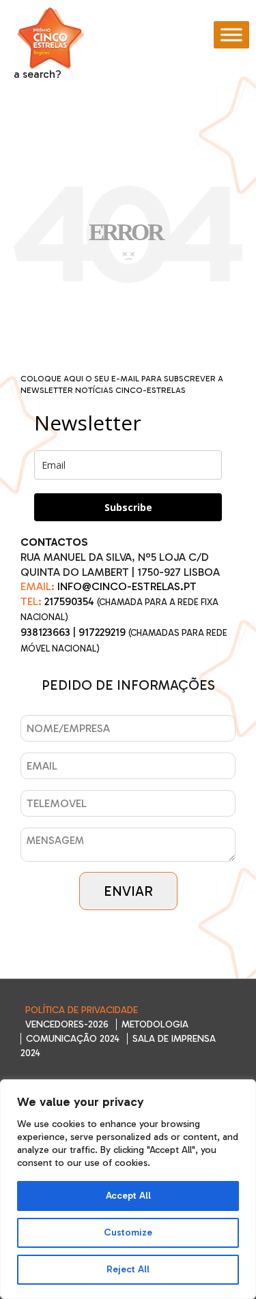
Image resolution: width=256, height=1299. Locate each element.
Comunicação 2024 (72, 1039)
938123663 (45, 632)
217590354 (69, 601)
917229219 (102, 632)
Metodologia (155, 1024)
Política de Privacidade (81, 1010)
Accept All (128, 1195)
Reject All (128, 1269)
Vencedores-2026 (67, 1024)
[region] (128, 1189)
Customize (128, 1232)
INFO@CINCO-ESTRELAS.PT (127, 586)
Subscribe (128, 507)
